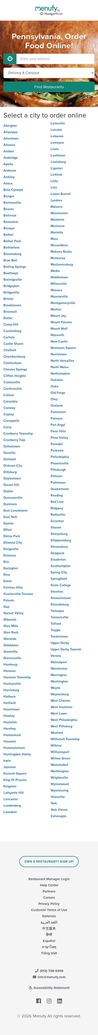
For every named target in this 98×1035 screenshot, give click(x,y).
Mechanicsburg (62, 264)
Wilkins (56, 746)
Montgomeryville (63, 303)
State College (61, 585)
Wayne (55, 688)
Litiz (54, 187)
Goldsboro (10, 645)
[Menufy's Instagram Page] (49, 1001)
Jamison (9, 767)
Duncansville (12, 498)
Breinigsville (12, 280)
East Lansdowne (15, 510)
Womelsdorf (59, 765)
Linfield (56, 175)
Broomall (10, 312)
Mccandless (59, 245)
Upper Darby (60, 643)
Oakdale (57, 380)
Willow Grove (60, 758)
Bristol (8, 299)
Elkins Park (11, 536)
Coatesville (11, 382)
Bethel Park (12, 241)
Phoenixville (60, 463)
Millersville (59, 284)
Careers (49, 897)
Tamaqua (57, 611)
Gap (6, 607)
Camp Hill (10, 324)
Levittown (58, 155)
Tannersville (59, 617)
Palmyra (57, 418)
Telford (56, 624)
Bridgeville (11, 292)
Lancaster (10, 799)
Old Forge (58, 393)
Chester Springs (15, 369)
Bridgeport (11, 286)
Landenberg (12, 806)
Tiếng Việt (49, 953)
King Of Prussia (14, 780)
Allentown (10, 138)
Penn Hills (58, 431)
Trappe (56, 630)
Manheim (57, 220)
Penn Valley (59, 438)
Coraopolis (11, 421)
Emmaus (9, 555)
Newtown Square (63, 348)
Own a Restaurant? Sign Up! (49, 861)
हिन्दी (49, 935)
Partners (49, 891)
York (54, 803)
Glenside (9, 639)
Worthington (60, 771)
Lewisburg (58, 162)
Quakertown (60, 489)
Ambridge (10, 158)
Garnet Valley (13, 613)
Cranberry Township (18, 433)
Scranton (57, 521)
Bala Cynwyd (13, 190)
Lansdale (10, 812)
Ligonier (57, 168)
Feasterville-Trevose (18, 594)
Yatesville (58, 797)
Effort (7, 530)
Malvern (56, 207)
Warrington (59, 675)
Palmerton (58, 412)
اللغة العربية (49, 922)
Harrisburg (11, 690)
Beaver (8, 209)
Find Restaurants (49, 86)
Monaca (56, 290)
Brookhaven (12, 305)
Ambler (8, 151)
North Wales (60, 367)
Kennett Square (14, 773)
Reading (57, 495)
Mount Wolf (59, 329)
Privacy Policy (49, 904)
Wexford (57, 733)
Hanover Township (17, 677)
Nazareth (57, 335)
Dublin (8, 491)
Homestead (12, 735)
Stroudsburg (60, 604)
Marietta (57, 232)
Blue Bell (10, 260)
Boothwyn (10, 273)
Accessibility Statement (51, 988)
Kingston (9, 786)
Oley (54, 399)
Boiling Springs (14, 267)
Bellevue (9, 215)
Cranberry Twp (14, 440)
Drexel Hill (11, 485)
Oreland (56, 406)
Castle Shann (13, 344)
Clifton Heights (14, 376)
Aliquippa (10, 132)
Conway (9, 408)
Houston (9, 741)
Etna (6, 575)
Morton (56, 309)
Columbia (10, 401)
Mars (54, 239)
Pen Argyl (58, 425)
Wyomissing (59, 790)
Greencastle (12, 658)
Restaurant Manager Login (49, 879)
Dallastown (11, 446)
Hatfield (9, 703)
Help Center (49, 885)
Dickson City (12, 466)
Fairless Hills (13, 587)
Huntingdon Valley (17, 754)
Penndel (57, 444)
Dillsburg (10, 472)
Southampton (60, 566)
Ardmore (9, 170)
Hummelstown (14, 748)
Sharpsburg (59, 534)
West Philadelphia (64, 720)
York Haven (59, 810)
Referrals (49, 916)
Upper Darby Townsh (66, 649)
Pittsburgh (58, 470)
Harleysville (12, 684)
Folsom (8, 600)
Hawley (9, 716)
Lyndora (56, 200)
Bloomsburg (12, 254)
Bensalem (10, 222)
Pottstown (58, 483)
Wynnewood (60, 784)
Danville (9, 453)
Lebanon (57, 136)
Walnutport (59, 662)
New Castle (59, 341)
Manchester (59, 213)
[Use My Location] (10, 59)
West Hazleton (61, 707)
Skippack (57, 553)
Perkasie (57, 450)
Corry (7, 427)
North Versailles (62, 361)
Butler (8, 318)
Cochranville (12, 389)
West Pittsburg (61, 726)
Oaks (54, 386)
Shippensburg (61, 540)
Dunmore (10, 504)
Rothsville (58, 515)
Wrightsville (59, 778)
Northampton (60, 373)
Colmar (8, 395)
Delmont (9, 459)
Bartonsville (12, 203)
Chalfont (9, 350)
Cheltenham (12, 363)
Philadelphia (60, 457)
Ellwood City (12, 543)
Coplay (8, 414)
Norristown (59, 354)
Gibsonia (9, 620)
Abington (10, 126)
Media (55, 271)
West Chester (60, 701)
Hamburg (10, 664)
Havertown (11, 709)
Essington (10, 568)
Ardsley (9, 177)
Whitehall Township (65, 739)
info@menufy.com (51, 977)
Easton (8, 523)
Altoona (9, 145)
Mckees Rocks (61, 252)
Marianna (57, 226)
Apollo (8, 164)
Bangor (8, 196)
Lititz (54, 181)
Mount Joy (58, 316)
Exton (7, 581)
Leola (55, 149)
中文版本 (49, 928)
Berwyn (9, 228)
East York (10, 517)
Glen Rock (10, 632)
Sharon (56, 527)
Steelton (57, 592)
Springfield (59, 579)
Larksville (58, 123)
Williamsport (60, 752)
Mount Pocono (61, 322)
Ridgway (57, 508)
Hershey (9, 729)
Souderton (58, 559)
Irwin (7, 761)
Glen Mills (10, 626)
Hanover (9, 671)
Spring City (59, 572)
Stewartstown (61, 598)
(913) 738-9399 (51, 971)
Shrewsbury (59, 547)
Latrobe (56, 130)
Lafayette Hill (13, 793)
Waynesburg (60, 694)
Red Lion (57, 502)
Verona (56, 656)
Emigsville (10, 549)
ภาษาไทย (49, 947)
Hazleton (10, 722)
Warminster (59, 669)
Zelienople (58, 816)
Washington (59, 681)
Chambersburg (14, 357)
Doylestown (12, 478)
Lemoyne (57, 143)
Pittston (56, 476)
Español (49, 941)
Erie (6, 562)
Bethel (8, 235)
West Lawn (59, 713)
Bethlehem (11, 247)
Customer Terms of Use (49, 910)
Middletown (59, 277)
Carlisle (9, 337)
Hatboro (9, 696)
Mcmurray (58, 258)
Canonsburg (12, 331)
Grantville (10, 652)
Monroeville (59, 296)
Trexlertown (59, 636)
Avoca (8, 183)
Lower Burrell (61, 194)
